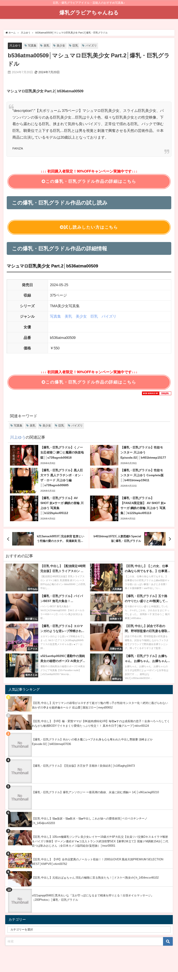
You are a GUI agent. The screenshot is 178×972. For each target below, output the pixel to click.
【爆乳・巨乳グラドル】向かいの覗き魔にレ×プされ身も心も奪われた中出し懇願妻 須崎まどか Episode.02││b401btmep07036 (92, 741)
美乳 (46, 45)
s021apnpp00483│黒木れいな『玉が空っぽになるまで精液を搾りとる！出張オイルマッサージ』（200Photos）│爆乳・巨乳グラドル (93, 897)
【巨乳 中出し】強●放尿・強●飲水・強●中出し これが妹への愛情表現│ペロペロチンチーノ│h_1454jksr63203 (89, 820)
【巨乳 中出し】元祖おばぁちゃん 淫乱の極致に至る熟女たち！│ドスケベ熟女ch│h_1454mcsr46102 (95, 877)
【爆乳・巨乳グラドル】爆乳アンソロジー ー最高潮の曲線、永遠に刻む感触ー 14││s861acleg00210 (95, 792)
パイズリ (91, 45)
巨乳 (75, 45)
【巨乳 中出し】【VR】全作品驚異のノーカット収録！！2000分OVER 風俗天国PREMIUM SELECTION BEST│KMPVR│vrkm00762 (97, 861)
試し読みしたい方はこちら (91, 227)
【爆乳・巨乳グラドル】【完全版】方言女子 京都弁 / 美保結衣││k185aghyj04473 (83, 765)
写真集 (32, 45)
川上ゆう (15, 45)
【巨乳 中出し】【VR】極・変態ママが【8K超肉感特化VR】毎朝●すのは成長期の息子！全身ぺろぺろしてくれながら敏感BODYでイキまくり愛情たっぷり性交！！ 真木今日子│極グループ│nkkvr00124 (101, 723)
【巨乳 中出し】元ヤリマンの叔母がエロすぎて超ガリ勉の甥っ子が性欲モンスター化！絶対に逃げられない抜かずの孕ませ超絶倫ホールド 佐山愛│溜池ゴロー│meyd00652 (100, 705)
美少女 (61, 45)
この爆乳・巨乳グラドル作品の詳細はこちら (91, 181)
